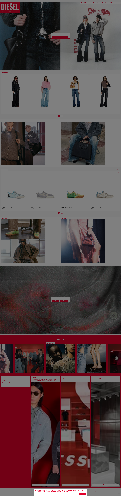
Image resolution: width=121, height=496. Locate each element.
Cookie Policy (67, 491)
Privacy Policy (61, 491)
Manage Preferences (52, 491)
